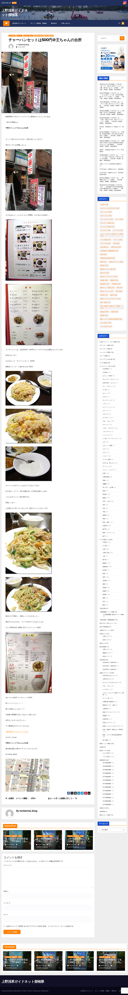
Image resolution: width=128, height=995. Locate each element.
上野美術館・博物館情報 (11, 836)
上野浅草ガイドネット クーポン (17, 732)
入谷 (104, 556)
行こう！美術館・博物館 (39, 23)
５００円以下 (12, 35)
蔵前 (104, 598)
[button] (119, 23)
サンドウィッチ (107, 400)
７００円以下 (106, 326)
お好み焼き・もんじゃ (109, 383)
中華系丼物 (106, 477)
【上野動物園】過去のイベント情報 (113, 614)
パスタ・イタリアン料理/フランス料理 (111, 235)
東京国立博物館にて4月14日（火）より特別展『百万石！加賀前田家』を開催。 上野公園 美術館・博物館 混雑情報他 (112, 112)
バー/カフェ (106, 689)
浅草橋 (104, 295)
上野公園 (104, 247)
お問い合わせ (65, 23)
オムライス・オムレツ (109, 379)
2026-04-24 (105, 965)
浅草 (119, 291)
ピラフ (105, 449)
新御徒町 (104, 284)
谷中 (104, 601)
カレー (119, 219)
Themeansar (44, 991)
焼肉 (104, 518)
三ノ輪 (105, 545)
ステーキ (105, 414)
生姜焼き (105, 525)
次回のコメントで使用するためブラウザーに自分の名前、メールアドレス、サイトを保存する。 (40, 926)
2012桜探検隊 (107, 780)
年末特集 (102, 660)
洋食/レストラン (106, 291)
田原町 (105, 587)
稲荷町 (104, 315)
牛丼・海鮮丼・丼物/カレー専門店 (110, 307)
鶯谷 (104, 605)
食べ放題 (105, 740)
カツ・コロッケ (106, 219)
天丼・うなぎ (106, 501)
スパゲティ (105, 230)
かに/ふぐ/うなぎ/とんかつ (109, 208)
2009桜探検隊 (107, 769)
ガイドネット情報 (107, 223)
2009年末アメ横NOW (109, 669)
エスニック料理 (107, 376)
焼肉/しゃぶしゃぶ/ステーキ (110, 298)
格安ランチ (103, 750)
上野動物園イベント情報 (107, 612)
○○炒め (105, 372)
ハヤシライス (106, 431)
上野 (116, 243)
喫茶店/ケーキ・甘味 (107, 269)
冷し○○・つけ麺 (108, 487)
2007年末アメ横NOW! (109, 666)
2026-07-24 (11, 965)
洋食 (119, 287)
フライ (105, 452)
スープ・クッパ (107, 407)
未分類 (102, 747)
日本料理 (116, 284)
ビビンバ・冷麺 (107, 445)
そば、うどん (106, 212)
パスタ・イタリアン (108, 428)
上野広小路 (116, 247)
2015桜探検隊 (107, 790)
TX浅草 (104, 204)
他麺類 (105, 484)
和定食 (104, 265)
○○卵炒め (106, 369)
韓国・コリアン (107, 532)
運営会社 (54, 23)
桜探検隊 (102, 760)
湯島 (104, 584)
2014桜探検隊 (107, 787)
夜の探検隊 (103, 647)
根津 (104, 573)
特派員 (51, 35)
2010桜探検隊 (107, 773)
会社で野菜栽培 (104, 627)
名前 (6, 891)
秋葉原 (114, 312)
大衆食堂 (105, 708)
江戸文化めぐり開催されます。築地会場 (111, 169)
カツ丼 (105, 389)
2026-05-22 (73, 965)
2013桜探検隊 (107, 783)
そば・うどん (106, 215)
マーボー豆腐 (106, 459)
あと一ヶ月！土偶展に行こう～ (61, 798)
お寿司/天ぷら (107, 679)
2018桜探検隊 (107, 801)
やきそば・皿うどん (28, 35)
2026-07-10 (42, 965)
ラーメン (117, 240)
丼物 (103, 262)
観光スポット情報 (105, 815)
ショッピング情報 (107, 226)
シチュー (105, 403)
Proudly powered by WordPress (12, 991)
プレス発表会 (105, 240)
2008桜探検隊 (107, 766)
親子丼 (105, 529)
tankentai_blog (23, 45)
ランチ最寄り (104, 539)
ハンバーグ (118, 230)
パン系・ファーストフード (110, 438)
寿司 (104, 505)
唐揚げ (105, 498)
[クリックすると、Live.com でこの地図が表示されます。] (28, 775)
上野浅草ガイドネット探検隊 (23, 981)
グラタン (105, 396)
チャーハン (19, 35)
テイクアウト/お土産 (106, 359)
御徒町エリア (106, 653)
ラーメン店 (105, 243)
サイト (6, 915)
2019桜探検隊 (107, 804)
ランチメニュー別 (105, 366)
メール (7, 903)
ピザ (104, 442)
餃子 (104, 536)
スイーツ (105, 410)
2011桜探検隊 (107, 776)
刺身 (104, 491)
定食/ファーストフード (108, 276)
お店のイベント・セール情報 (108, 342)
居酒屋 (104, 280)
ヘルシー (105, 456)
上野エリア (106, 636)
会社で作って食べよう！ (107, 623)
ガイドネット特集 (105, 349)
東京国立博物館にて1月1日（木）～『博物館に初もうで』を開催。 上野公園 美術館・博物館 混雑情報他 (111, 179)
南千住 (105, 559)
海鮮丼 (113, 295)
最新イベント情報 (107, 287)
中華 (103, 254)
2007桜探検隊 (107, 762)
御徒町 (46, 35)
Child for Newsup (33, 991)
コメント (7, 865)
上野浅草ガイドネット (19, 23)
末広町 (105, 570)
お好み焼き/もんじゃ (109, 675)
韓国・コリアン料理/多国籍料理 (111, 319)
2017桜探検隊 (107, 797)
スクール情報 (104, 356)
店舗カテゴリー (104, 673)
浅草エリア (106, 640)
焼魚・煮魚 (105, 302)
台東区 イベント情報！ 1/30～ (22, 798)
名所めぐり (103, 633)
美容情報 (102, 811)
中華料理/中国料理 (39, 35)
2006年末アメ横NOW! (109, 662)
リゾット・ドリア (108, 470)
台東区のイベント (116, 262)
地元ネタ (104, 273)
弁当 (104, 508)
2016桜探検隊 (107, 794)
